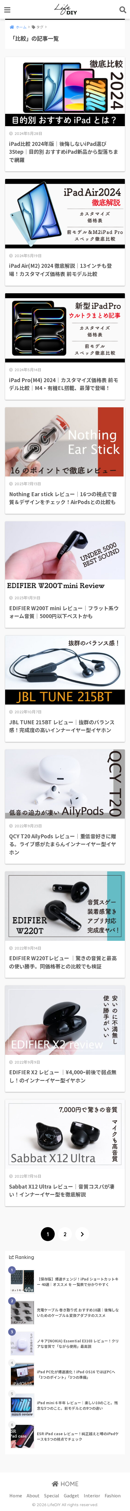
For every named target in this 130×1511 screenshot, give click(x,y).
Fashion (113, 1495)
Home (15, 1495)
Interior (92, 1495)
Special (51, 1495)
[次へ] (82, 1234)
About (33, 1495)
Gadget (71, 1495)
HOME (69, 1484)
